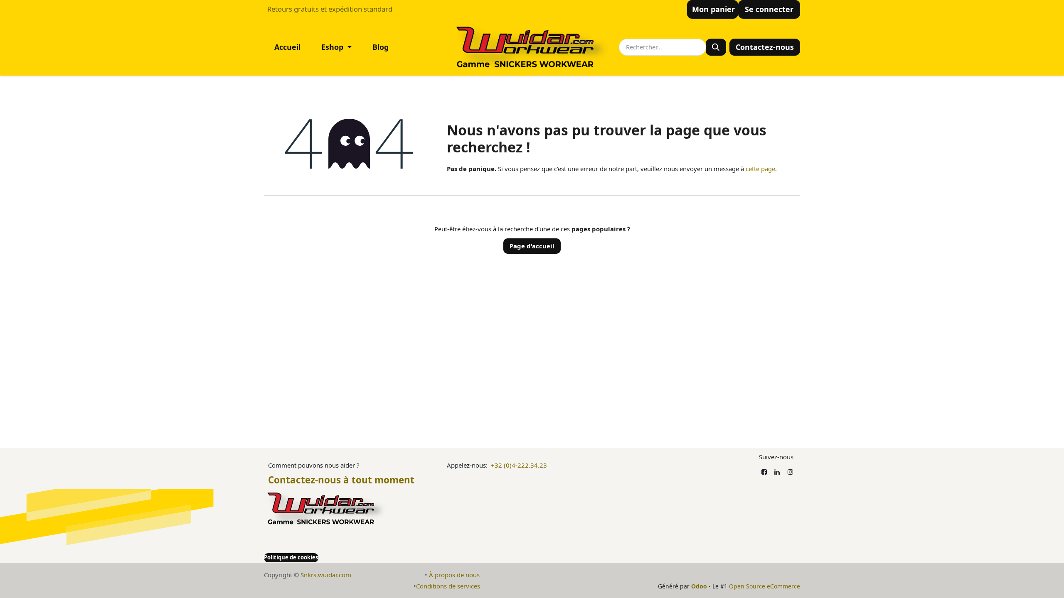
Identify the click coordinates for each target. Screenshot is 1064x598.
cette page (760, 168)
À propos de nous (454, 575)
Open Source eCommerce (764, 586)
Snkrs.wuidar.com (325, 575)
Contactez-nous (765, 47)
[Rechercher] (716, 47)
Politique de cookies (291, 557)
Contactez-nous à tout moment (341, 479)
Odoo (700, 586)
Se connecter (769, 9)
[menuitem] (287, 47)
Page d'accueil (532, 246)
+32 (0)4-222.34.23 (519, 465)
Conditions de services (448, 586)
